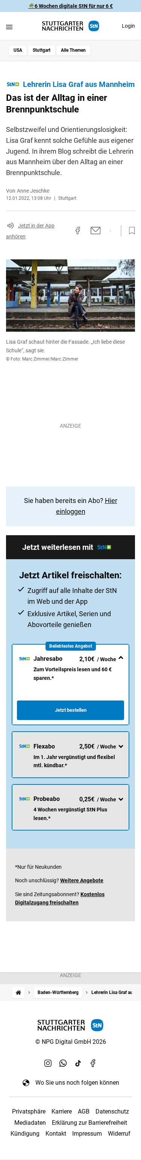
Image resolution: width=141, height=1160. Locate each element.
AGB (83, 1111)
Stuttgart (41, 50)
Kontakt (55, 1133)
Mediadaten (30, 1122)
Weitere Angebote (81, 880)
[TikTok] (78, 1063)
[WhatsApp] (63, 1063)
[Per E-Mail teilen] (95, 230)
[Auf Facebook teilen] (77, 230)
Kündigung (25, 1133)
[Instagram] (48, 1063)
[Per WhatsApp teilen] (110, 230)
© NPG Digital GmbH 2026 (70, 1041)
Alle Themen (73, 50)
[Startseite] (18, 992)
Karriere (62, 1111)
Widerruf (119, 1133)
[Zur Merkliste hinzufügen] (129, 230)
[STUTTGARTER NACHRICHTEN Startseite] (70, 26)
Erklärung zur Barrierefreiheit (89, 1122)
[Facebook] (93, 1063)
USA (18, 50)
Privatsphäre (28, 1111)
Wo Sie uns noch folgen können (77, 1082)
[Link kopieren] (64, 231)
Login (128, 26)
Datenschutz (112, 1111)
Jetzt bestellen (70, 710)
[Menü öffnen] (9, 26)
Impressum (87, 1133)
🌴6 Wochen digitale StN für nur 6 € (70, 6)
